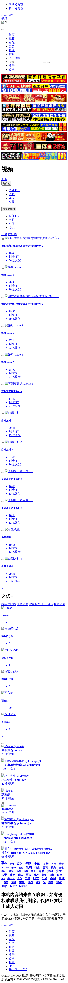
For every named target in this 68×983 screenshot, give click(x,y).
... (2, 587)
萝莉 (50, 871)
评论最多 (47, 604)
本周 (12, 198)
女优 (12, 42)
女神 (46, 863)
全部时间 (14, 190)
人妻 (4, 874)
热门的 (6, 183)
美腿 (44, 874)
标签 (12, 54)
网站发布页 (16, 4)
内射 (41, 871)
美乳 (12, 864)
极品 (59, 882)
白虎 (50, 882)
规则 (12, 962)
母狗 (61, 863)
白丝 (59, 874)
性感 (30, 882)
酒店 (21, 867)
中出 (37, 863)
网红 (51, 874)
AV (7, 15)
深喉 (61, 867)
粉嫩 (6, 882)
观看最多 (35, 604)
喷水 (33, 871)
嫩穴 (38, 882)
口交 (36, 878)
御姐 (26, 871)
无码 (28, 863)
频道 (12, 50)
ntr (3, 878)
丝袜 (28, 874)
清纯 (13, 882)
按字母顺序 (8, 604)
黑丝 (62, 878)
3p (44, 882)
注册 (12, 65)
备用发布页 (16, 8)
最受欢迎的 (9, 209)
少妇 (44, 878)
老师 (13, 867)
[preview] (2, 239)
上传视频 (14, 57)
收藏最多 (59, 604)
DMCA (13, 965)
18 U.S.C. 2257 (18, 969)
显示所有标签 (18, 886)
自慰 (27, 878)
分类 (12, 46)
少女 (59, 871)
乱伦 (12, 874)
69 (7, 867)
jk (2, 867)
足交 (19, 878)
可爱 (53, 863)
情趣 (37, 867)
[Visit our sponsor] (34, 81)
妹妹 (20, 874)
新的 (4, 179)
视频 (12, 38)
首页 (12, 34)
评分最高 (22, 604)
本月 (12, 194)
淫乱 (11, 871)
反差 (36, 874)
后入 (19, 863)
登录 (4, 18)
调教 (4, 886)
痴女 (3, 871)
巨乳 (45, 867)
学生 (22, 882)
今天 (12, 201)
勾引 (19, 871)
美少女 (11, 878)
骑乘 (53, 867)
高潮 (53, 878)
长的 (4, 234)
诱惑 (29, 867)
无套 (4, 863)
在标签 (12, 234)
